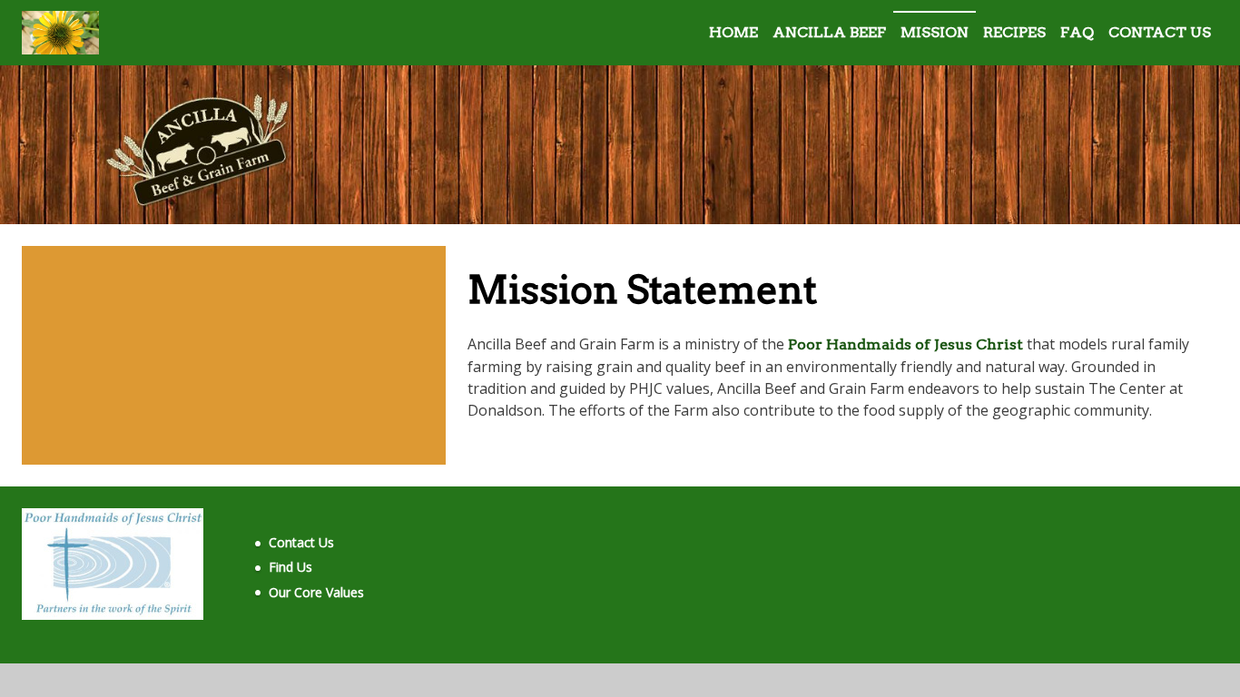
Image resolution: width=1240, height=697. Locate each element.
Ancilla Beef (829, 32)
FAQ (1077, 32)
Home (733, 32)
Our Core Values (316, 592)
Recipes (1014, 32)
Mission (934, 32)
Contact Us (1159, 32)
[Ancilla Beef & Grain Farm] (60, 32)
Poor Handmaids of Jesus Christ (905, 344)
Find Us (290, 566)
